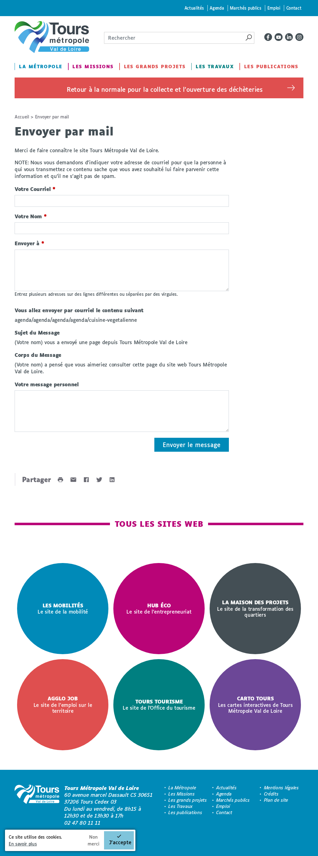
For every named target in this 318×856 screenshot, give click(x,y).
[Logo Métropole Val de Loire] (37, 805)
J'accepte (120, 842)
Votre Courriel (35, 189)
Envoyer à (29, 243)
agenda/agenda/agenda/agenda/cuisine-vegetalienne (76, 320)
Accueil (22, 117)
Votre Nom (31, 216)
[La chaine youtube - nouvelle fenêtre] (279, 37)
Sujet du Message (37, 332)
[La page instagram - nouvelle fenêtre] (299, 37)
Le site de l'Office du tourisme (159, 704)
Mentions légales (281, 788)
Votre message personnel (47, 384)
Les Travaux (215, 66)
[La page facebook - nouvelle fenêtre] (268, 37)
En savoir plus (23, 843)
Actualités (194, 8)
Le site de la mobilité (63, 608)
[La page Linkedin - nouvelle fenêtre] (289, 37)
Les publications (271, 66)
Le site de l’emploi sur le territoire (63, 704)
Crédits (271, 794)
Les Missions (92, 66)
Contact (294, 8)
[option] (63, 609)
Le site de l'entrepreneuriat (158, 608)
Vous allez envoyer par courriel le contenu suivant (79, 310)
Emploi (273, 8)
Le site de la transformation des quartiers (255, 608)
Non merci (93, 840)
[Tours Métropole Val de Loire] (52, 37)
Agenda (217, 8)
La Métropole (40, 66)
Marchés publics (245, 8)
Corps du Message (38, 355)
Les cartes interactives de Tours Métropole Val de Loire (255, 704)
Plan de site (276, 800)
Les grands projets (155, 66)
